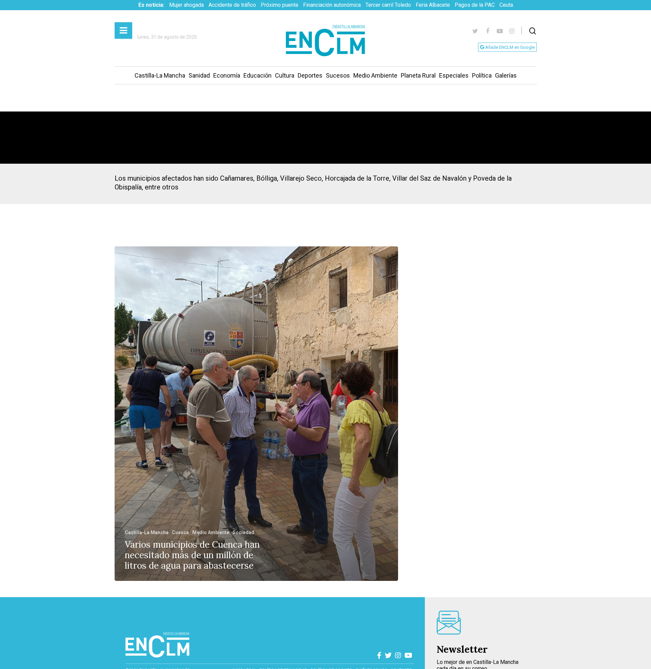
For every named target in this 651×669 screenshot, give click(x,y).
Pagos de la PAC (475, 5)
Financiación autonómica (332, 5)
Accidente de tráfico (232, 5)
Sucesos (338, 75)
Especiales (454, 75)
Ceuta (506, 5)
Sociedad (243, 532)
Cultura (284, 75)
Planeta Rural (418, 75)
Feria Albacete (433, 5)
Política (482, 75)
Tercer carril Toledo (388, 5)
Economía (226, 75)
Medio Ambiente (375, 75)
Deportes (310, 75)
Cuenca (180, 532)
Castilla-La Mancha (160, 75)
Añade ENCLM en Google (509, 47)
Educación (257, 75)
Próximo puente (279, 5)
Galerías (506, 75)
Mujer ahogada (186, 5)
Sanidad (199, 75)
